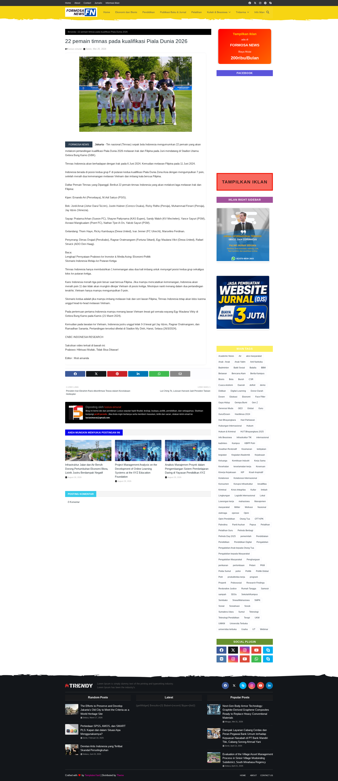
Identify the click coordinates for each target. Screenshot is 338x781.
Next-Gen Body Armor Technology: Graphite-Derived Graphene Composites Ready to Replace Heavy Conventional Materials (246, 711)
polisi (238, 571)
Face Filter (260, 397)
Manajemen (260, 501)
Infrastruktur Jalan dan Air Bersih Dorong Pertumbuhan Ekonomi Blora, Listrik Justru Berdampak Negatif (86, 468)
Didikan (222, 391)
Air (240, 356)
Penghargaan (253, 559)
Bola (231, 379)
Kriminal (222, 490)
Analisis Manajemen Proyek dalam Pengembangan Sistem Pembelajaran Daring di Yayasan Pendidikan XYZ (186, 468)
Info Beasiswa (225, 437)
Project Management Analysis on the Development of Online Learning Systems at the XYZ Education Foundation (136, 470)
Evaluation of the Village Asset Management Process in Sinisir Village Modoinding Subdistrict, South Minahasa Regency (248, 758)
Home (68, 3)
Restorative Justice (227, 588)
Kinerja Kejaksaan (227, 472)
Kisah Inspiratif (256, 472)
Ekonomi (246, 397)
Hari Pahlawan (248, 420)
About (77, 3)
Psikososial (236, 583)
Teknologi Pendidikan (228, 617)
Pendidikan (223, 542)
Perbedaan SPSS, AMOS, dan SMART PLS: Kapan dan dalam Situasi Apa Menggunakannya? (103, 729)
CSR (251, 379)
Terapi (247, 617)
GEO (240, 408)
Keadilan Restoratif (227, 449)
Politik (248, 571)
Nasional (262, 507)
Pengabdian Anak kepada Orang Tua (236, 548)
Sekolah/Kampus (249, 594)
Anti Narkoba (256, 362)
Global (250, 408)
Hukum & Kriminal (227, 431)
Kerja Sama (259, 460)
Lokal (262, 495)
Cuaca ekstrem (225, 385)
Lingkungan (224, 495)
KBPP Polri (250, 443)
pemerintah (245, 536)
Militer (237, 507)
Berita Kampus (257, 373)
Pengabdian (262, 542)
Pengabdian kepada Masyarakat (234, 553)
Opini (246, 513)
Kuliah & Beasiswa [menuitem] (217, 12)
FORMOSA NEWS (79, 144)
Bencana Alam (239, 373)
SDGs (234, 594)
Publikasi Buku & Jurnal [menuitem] (173, 12)
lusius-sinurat (75, 49)
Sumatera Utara (226, 612)
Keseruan (260, 466)
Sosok (247, 606)
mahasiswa (244, 501)
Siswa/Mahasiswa (241, 600)
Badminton (223, 367)
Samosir (265, 588)
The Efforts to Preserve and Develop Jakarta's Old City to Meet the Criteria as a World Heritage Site (104, 709)
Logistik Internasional (245, 495)
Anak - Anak (224, 362)
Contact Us (266, 775)
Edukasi (233, 397)
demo (262, 385)
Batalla (253, 367)
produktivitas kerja (236, 577)
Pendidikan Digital (243, 542)
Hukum (249, 426)
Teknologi (254, 612)
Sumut (241, 612)
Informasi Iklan (113, 3)
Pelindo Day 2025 (227, 536)
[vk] (221, 658)
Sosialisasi (234, 606)
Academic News (226, 356)
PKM (262, 565)
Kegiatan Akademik (240, 455)
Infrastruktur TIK (244, 437)
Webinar (264, 629)
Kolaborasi (223, 478)
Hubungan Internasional (230, 426)
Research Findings (255, 583)
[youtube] (256, 650)
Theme (120, 775)
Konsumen (223, 484)
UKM (257, 617)
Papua (253, 524)
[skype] (270, 3)
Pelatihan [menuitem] (196, 12)
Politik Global (262, 571)
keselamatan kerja (242, 466)
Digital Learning (238, 391)
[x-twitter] (255, 3)
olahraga (222, 513)
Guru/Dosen (224, 414)
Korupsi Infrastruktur (243, 484)
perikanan (223, 565)
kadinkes (222, 443)
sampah (222, 594)
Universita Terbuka (239, 623)
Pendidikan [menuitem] (148, 12)
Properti (222, 583)
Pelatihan (265, 524)
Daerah (241, 385)
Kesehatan (223, 466)
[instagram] (260, 3)
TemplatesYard (92, 775)
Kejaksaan (260, 455)
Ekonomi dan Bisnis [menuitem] (126, 12)
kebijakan (261, 449)
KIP (242, 472)
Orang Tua (245, 519)
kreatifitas (262, 484)
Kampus (236, 443)
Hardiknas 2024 (242, 414)
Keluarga (222, 460)
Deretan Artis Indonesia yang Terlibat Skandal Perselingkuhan (101, 748)
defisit (252, 385)
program (254, 577)
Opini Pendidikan (226, 519)
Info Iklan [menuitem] (259, 12)
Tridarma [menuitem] (241, 12)
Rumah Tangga (248, 588)
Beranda (72, 32)
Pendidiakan (262, 536)
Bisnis (221, 379)
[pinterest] (265, 3)
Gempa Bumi (241, 402)
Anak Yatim (240, 362)
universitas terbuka (227, 629)
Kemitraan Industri (240, 460)
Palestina (222, 524)
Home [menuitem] (106, 12)
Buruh (241, 379)
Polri (220, 577)
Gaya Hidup (224, 402)
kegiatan (222, 455)
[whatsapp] (256, 658)
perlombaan (239, 565)
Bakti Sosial (239, 367)
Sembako (223, 600)
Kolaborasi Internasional (245, 478)
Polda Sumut (224, 571)
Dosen (221, 397)
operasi (235, 513)
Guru (260, 408)
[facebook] (249, 3)
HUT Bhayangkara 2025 (252, 431)
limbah (264, 490)
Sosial (221, 606)
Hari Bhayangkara (227, 420)
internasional (262, 437)
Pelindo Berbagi (245, 530)
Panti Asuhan (238, 524)
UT (253, 629)
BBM (263, 367)
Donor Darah (257, 391)
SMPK (257, 600)
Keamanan (247, 449)
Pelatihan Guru (225, 530)
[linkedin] (269, 685)
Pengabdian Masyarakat (230, 559)
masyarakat (224, 507)
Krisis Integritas (238, 490)
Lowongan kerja (226, 501)
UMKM (221, 623)
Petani (252, 565)
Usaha (244, 629)
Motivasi (249, 507)
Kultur (253, 490)
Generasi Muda (225, 408)
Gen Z (255, 402)
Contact (87, 3)
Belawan (222, 373)
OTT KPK (259, 519)
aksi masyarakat (254, 356)
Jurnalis (98, 3)
